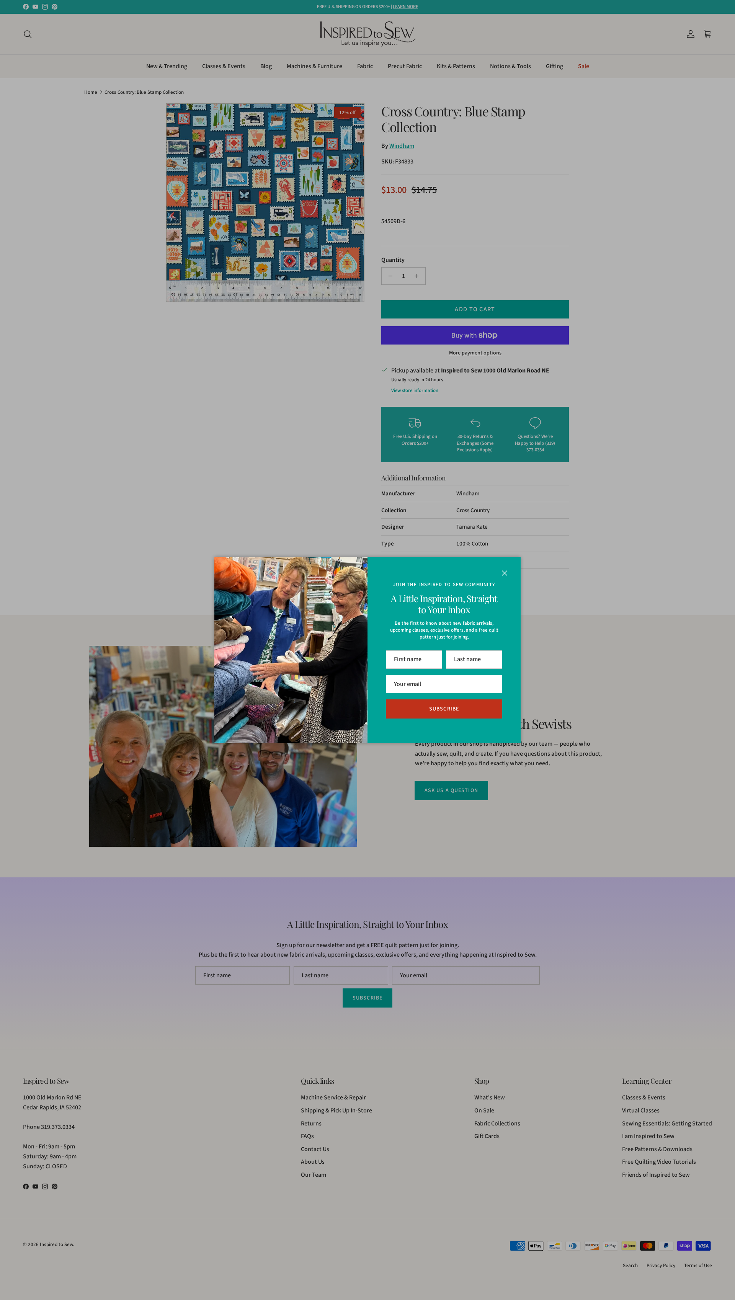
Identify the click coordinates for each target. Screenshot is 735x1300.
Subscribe (444, 709)
